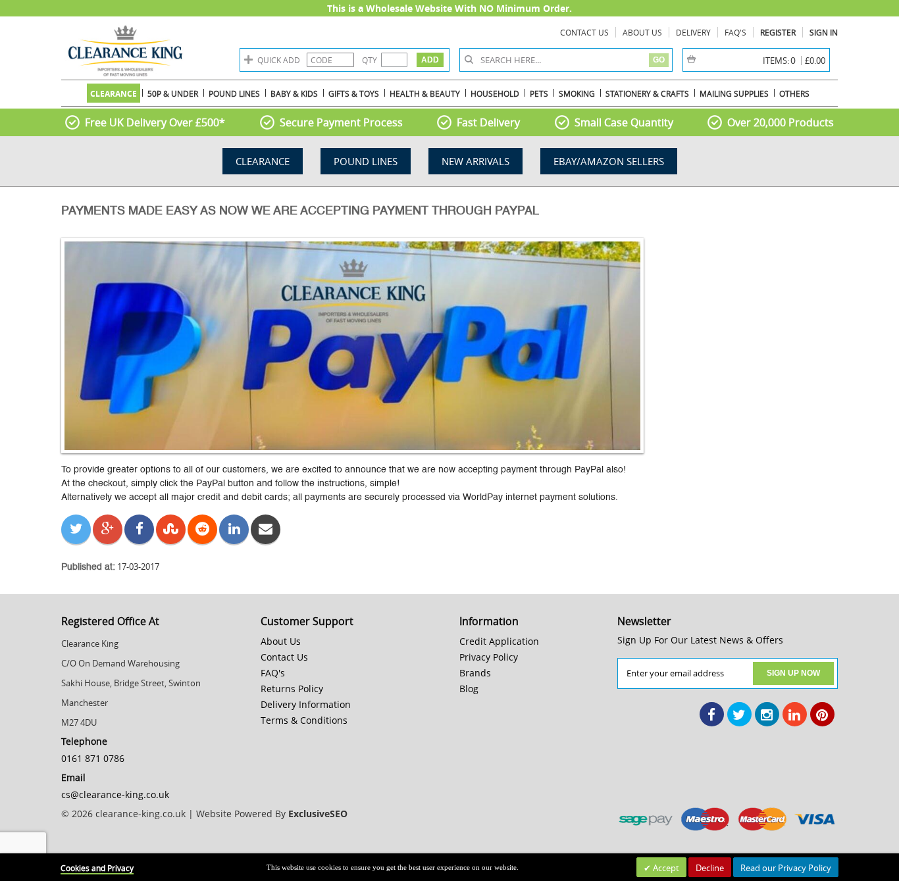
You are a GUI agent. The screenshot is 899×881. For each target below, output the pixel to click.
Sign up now (793, 673)
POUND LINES (366, 161)
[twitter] (739, 714)
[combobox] (563, 60)
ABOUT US (642, 32)
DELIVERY (693, 32)
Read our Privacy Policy (785, 868)
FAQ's (735, 32)
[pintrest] (822, 714)
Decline (710, 868)
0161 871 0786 (92, 758)
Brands (475, 673)
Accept (665, 868)
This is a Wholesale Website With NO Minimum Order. (449, 8)
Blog (468, 688)
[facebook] (712, 714)
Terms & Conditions (304, 720)
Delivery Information (306, 704)
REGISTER (778, 32)
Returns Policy (292, 688)
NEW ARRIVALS (475, 161)
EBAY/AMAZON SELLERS (608, 161)
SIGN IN (823, 32)
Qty (369, 60)
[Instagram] (767, 714)
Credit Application (499, 641)
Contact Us (284, 657)
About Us (281, 641)
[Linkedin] (795, 714)
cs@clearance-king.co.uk (115, 794)
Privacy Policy (488, 657)
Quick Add (278, 60)
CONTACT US (584, 32)
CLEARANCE (263, 161)
